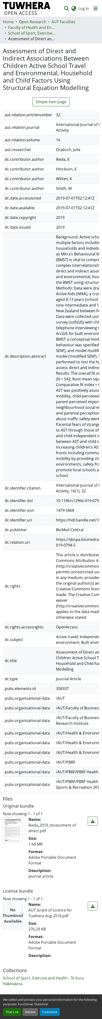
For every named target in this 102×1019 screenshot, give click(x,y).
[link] (93, 821)
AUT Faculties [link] (63, 21)
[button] (27, 8)
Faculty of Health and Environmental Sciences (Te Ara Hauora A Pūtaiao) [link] (32, 27)
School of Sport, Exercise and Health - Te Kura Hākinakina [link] (32, 33)
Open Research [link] (32, 21)
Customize (49, 1012)
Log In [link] (83, 8)
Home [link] (8, 21)
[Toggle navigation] (95, 8)
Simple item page (51, 101)
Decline (30, 1012)
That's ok (12, 1012)
